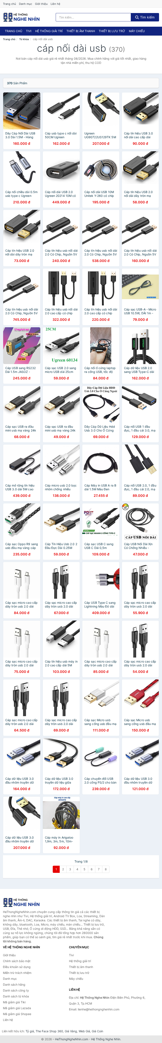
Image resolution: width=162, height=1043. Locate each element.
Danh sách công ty (16, 990)
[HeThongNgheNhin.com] (21, 17)
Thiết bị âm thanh (80, 31)
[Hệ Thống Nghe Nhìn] (24, 902)
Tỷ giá (30, 1031)
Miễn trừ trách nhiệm (17, 973)
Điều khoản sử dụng (17, 967)
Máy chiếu (137, 31)
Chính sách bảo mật (16, 961)
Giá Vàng (71, 1031)
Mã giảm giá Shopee (17, 1014)
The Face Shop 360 (49, 1031)
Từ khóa (24, 39)
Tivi (28, 31)
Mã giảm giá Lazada (17, 1008)
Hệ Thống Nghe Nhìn (105, 1039)
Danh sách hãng (14, 984)
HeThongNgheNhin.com (71, 1039)
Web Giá (84, 1031)
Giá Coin (97, 1031)
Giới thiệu (41, 3)
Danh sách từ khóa (16, 996)
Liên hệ (55, 3)
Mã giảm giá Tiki (14, 1002)
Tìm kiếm (147, 17)
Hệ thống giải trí (49, 31)
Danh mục (25, 3)
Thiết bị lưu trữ (112, 31)
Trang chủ (9, 3)
